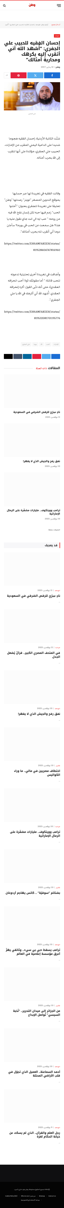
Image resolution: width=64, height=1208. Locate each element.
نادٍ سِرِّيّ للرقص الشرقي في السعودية (36, 412)
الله (41, 344)
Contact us (52, 1196)
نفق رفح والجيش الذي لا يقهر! (41, 461)
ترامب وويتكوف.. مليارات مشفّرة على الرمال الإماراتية (33, 512)
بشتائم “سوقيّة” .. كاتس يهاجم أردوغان (33, 893)
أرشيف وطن (44, 25)
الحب (48, 344)
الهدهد (38, 25)
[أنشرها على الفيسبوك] (52, 75)
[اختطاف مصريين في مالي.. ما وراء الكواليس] (32, 744)
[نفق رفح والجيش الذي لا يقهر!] (32, 440)
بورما (35, 344)
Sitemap (42, 1196)
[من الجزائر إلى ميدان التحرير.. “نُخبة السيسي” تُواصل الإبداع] (32, 984)
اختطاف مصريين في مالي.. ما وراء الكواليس (37, 772)
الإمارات (56, 344)
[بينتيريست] (19, 75)
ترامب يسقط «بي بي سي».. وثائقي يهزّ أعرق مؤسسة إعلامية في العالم (33, 951)
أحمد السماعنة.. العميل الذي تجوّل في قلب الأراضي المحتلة (34, 1073)
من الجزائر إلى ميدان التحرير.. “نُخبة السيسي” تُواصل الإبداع (36, 1012)
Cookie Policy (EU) (11, 1196)
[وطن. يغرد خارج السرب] (32, 5)
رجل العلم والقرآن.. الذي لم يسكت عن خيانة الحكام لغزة (34, 1134)
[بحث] (4, 5)
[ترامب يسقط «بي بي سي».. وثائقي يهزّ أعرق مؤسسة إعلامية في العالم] (32, 923)
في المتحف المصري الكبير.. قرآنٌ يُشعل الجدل (33, 654)
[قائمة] (59, 5)
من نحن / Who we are (28, 1196)
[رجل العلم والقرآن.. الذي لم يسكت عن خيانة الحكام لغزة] (32, 1106)
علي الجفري (26, 344)
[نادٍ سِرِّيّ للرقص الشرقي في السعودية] (32, 391)
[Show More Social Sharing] (7, 75)
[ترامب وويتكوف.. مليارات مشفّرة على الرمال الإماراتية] (32, 489)
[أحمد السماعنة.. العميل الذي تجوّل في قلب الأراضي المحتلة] (32, 1045)
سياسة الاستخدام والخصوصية (30, 1200)
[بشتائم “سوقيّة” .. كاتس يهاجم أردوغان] (32, 866)
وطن (57, 67)
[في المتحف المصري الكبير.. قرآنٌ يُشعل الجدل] (32, 626)
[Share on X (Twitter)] (35, 75)
